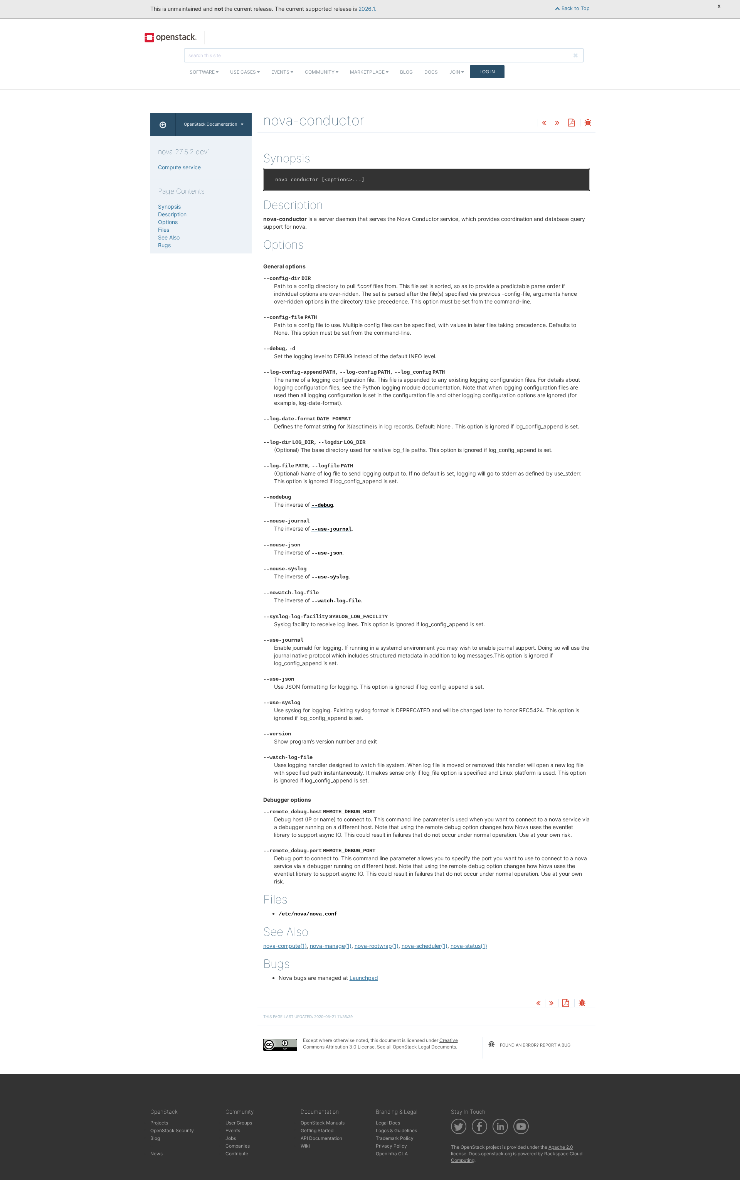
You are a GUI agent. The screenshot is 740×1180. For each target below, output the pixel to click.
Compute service (179, 167)
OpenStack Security (172, 1130)
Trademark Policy (395, 1138)
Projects (159, 1123)
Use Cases (243, 72)
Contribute (236, 1153)
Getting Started (317, 1130)
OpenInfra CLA (392, 1153)
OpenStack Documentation (210, 124)
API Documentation (321, 1138)
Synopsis (169, 206)
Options (168, 222)
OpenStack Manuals (323, 1123)
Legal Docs (388, 1123)
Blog (406, 72)
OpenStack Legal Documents (424, 1047)
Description (172, 214)
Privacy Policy (391, 1146)
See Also (169, 237)
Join (455, 72)
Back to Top (575, 8)
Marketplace (368, 72)
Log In (487, 71)
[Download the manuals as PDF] (571, 123)
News (156, 1153)
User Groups (238, 1123)
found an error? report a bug (534, 1045)
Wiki (305, 1146)
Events (281, 72)
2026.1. (367, 8)
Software (203, 72)
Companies (237, 1146)
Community (320, 72)
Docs (431, 72)
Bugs (164, 245)
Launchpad (364, 977)
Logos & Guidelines (396, 1130)
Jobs (230, 1138)
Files (163, 229)
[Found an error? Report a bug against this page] (587, 123)
